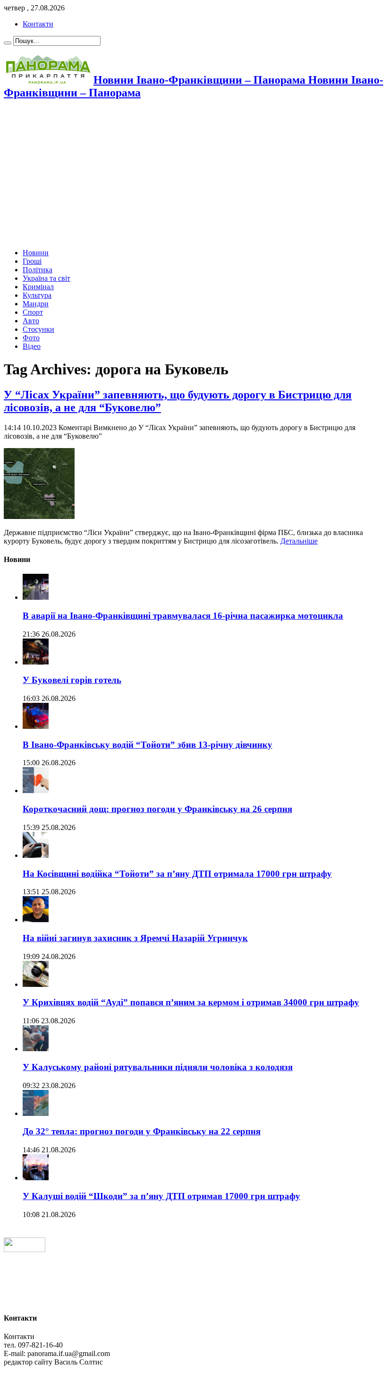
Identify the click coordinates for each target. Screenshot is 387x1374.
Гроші (32, 261)
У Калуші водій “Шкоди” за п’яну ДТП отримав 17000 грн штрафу (161, 1196)
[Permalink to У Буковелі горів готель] (36, 662)
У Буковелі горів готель (72, 680)
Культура (37, 295)
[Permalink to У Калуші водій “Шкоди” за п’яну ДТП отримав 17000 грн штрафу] (36, 1178)
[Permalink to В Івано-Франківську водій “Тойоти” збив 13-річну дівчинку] (36, 726)
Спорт (33, 312)
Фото (31, 338)
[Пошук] (7, 43)
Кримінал (38, 287)
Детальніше (299, 541)
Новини (36, 253)
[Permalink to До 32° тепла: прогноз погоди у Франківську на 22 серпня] (36, 1113)
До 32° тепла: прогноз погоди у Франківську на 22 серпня (142, 1131)
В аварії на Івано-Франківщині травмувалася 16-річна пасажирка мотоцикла (183, 616)
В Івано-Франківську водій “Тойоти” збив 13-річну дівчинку (147, 745)
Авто (31, 321)
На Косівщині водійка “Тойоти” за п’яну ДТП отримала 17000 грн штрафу (177, 874)
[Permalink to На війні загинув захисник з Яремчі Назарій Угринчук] (36, 920)
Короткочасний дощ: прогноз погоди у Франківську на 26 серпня (157, 809)
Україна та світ (46, 278)
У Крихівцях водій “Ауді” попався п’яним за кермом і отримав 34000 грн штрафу (191, 1002)
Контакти (38, 24)
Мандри (36, 304)
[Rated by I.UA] (24, 1249)
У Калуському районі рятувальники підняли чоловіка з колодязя (158, 1067)
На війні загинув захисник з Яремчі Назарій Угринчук (135, 938)
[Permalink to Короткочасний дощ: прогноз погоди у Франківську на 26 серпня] (36, 790)
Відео (32, 346)
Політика (37, 270)
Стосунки (38, 329)
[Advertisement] (193, 175)
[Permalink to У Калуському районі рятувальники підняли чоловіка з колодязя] (36, 1049)
